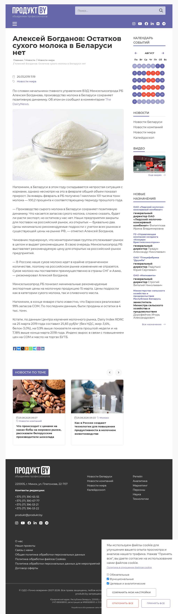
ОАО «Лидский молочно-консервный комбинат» (148, 208)
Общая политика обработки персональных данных (50, 554)
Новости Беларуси (147, 122)
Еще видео (155, 175)
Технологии (141, 499)
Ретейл (137, 476)
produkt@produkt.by (28, 515)
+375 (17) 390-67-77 (27, 500)
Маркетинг (140, 485)
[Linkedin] (152, 23)
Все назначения (152, 324)
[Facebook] (146, 23)
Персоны (139, 489)
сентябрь (161, 53)
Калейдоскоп (143, 137)
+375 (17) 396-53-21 (26, 504)
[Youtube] (140, 23)
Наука (137, 494)
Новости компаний (30, 421)
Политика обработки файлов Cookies (40, 559)
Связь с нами (24, 550)
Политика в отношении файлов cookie (129, 567)
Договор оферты (26, 568)
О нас (19, 541)
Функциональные (122, 579)
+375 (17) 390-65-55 (27, 496)
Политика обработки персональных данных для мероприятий (57, 563)
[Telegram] (163, 23)
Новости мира (26, 81)
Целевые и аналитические (127, 583)
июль (137, 53)
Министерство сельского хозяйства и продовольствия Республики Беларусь (149, 294)
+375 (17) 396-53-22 (27, 508)
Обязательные (119, 574)
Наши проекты (25, 545)
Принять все (156, 603)
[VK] (158, 23)
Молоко (104, 417)
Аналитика (140, 481)
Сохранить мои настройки (131, 592)
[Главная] (30, 12)
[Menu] (15, 24)
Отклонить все (122, 603)
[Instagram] (133, 23)
